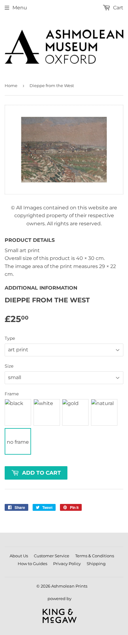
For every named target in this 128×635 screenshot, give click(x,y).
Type (10, 338)
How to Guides (32, 563)
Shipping (96, 563)
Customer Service (51, 555)
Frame (12, 394)
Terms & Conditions (94, 555)
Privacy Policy (67, 563)
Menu (19, 8)
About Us (19, 555)
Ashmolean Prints (69, 586)
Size (9, 366)
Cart (117, 8)
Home (11, 85)
